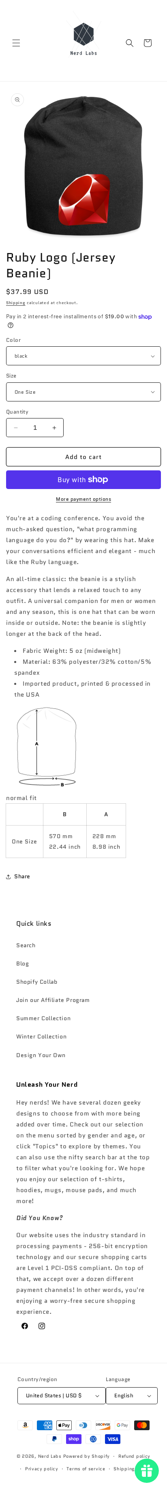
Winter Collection (41, 1036)
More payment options (83, 499)
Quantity (17, 412)
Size (11, 376)
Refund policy (134, 1456)
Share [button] (22, 876)
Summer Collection (43, 1018)
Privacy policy (41, 1468)
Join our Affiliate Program (53, 1000)
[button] (16, 43)
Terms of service (85, 1468)
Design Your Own (41, 1055)
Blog (22, 963)
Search (26, 945)
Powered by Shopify (86, 1456)
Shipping (16, 303)
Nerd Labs (50, 1456)
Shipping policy (131, 1468)
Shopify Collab (36, 982)
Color (13, 340)
